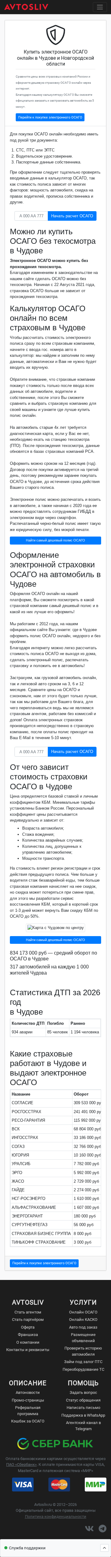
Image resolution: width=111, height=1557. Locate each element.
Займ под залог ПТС (83, 1361)
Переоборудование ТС (83, 1369)
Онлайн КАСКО (83, 1319)
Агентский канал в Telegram (83, 1425)
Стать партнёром (28, 1319)
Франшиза (28, 1334)
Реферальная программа (27, 1410)
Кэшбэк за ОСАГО (27, 1421)
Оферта (28, 1327)
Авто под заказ (83, 1327)
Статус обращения (83, 1400)
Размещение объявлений (83, 1337)
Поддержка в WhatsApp (83, 1415)
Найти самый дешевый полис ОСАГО (55, 540)
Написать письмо (83, 1407)
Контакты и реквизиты (27, 1349)
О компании (27, 1342)
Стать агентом (27, 1312)
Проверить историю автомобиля (83, 1351)
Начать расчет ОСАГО (72, 216)
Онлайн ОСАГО (83, 1312)
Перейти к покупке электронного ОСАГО (50, 117)
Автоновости (28, 1392)
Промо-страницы (28, 1400)
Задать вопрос (83, 1392)
